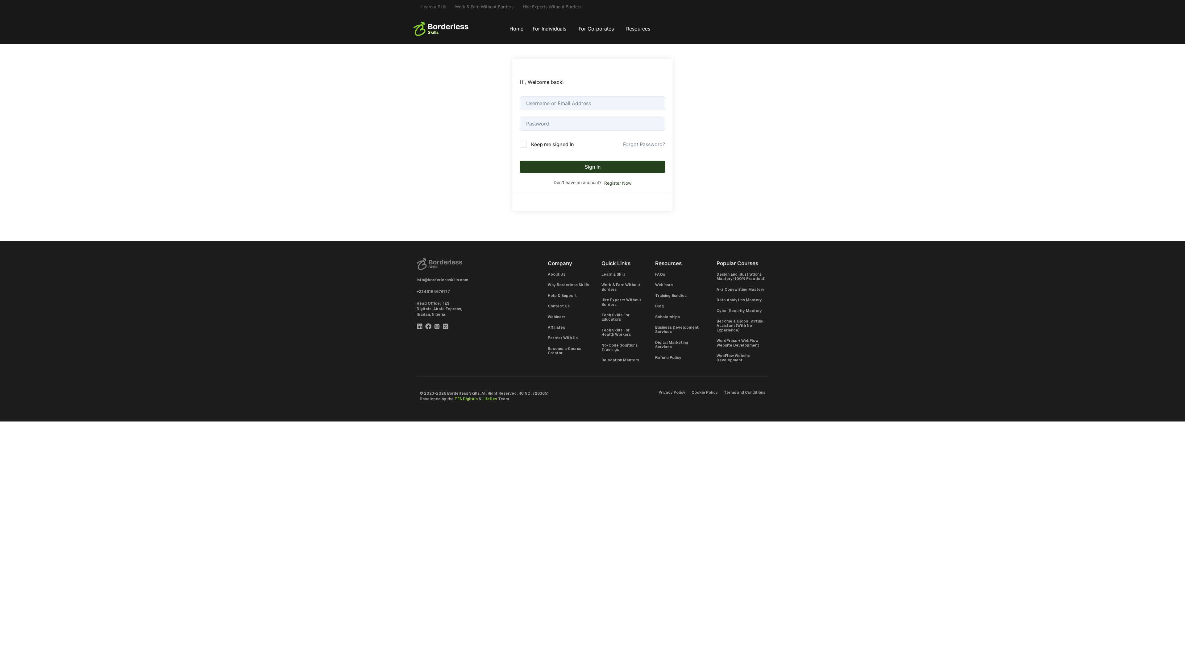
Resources (638, 29)
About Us (556, 274)
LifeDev (489, 399)
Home (516, 29)
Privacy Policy (672, 392)
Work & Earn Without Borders (484, 6)
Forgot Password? (644, 144)
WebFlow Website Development (733, 358)
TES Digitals (466, 399)
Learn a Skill (433, 6)
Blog (659, 306)
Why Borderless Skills (568, 285)
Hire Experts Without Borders (552, 6)
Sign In (593, 167)
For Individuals (549, 29)
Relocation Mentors (620, 360)
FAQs (660, 274)
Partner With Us (563, 338)
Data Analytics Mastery (739, 300)
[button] (551, 29)
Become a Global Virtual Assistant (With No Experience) (740, 325)
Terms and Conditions (744, 392)
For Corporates (596, 29)
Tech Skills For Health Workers (616, 332)
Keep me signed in (552, 144)
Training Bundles (671, 296)
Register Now (617, 183)
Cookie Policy (705, 392)
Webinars (556, 317)
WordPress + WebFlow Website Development (738, 343)
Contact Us (559, 306)
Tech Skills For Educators (615, 317)
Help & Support (562, 296)
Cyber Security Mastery (739, 311)
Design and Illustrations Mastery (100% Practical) (741, 276)
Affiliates (556, 327)
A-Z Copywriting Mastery (740, 289)
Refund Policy (668, 358)
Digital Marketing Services (671, 344)
